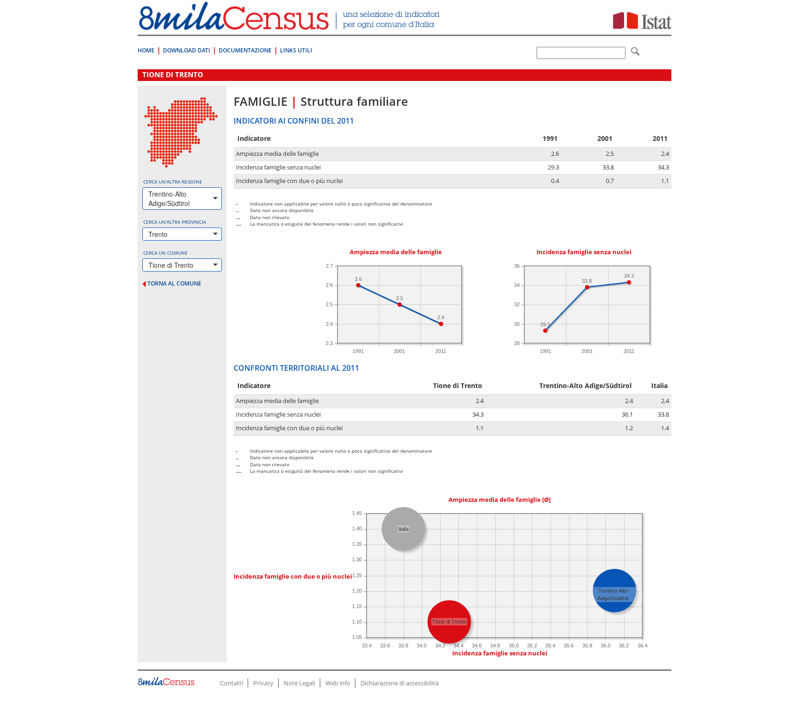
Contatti (231, 683)
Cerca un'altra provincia (174, 222)
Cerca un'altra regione (172, 181)
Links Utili (296, 50)
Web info (337, 683)
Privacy (263, 683)
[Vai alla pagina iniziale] (290, 25)
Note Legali (299, 683)
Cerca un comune (165, 253)
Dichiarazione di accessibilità (399, 683)
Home (146, 50)
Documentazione (245, 50)
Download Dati (186, 50)
